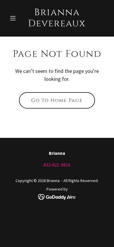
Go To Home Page (57, 100)
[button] (14, 18)
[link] (56, 25)
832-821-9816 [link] (57, 165)
